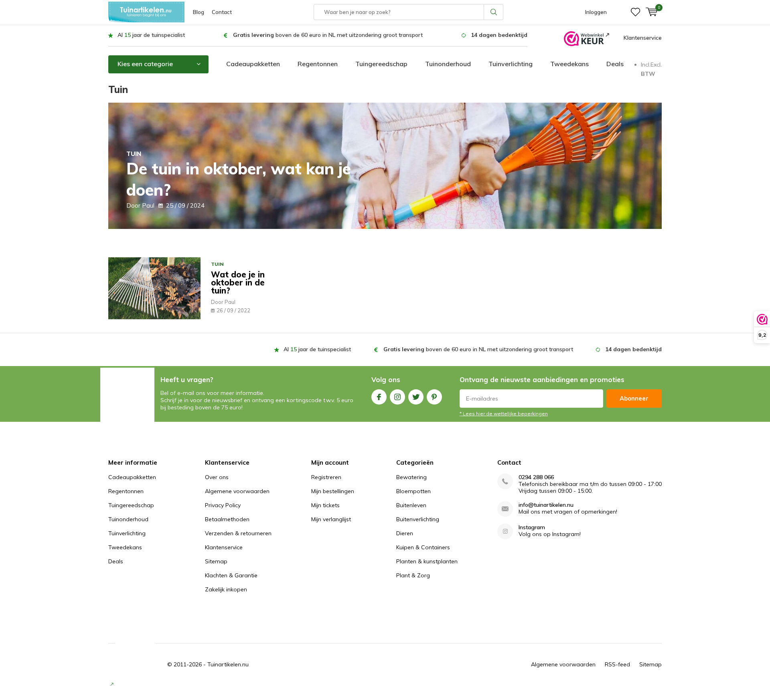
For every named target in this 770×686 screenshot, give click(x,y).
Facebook (379, 397)
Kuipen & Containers (423, 547)
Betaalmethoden (227, 519)
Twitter (416, 397)
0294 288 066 (536, 477)
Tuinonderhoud (448, 64)
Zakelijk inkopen (226, 589)
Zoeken (493, 12)
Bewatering (411, 477)
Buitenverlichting (417, 519)
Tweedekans (569, 64)
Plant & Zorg (413, 575)
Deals (615, 64)
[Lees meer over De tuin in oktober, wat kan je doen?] (385, 166)
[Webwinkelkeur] (586, 38)
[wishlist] (635, 12)
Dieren (404, 533)
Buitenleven (411, 505)
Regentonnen (318, 64)
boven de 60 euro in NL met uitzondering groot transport (328, 34)
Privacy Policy (223, 505)
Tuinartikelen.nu (228, 664)
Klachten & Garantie (231, 575)
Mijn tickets (325, 505)
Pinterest (434, 397)
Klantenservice (643, 37)
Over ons (217, 477)
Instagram (397, 397)
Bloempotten (413, 491)
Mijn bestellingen (332, 491)
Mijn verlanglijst (331, 519)
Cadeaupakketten (253, 64)
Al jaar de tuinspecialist (151, 34)
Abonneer (634, 398)
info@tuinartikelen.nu (546, 505)
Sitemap (216, 561)
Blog (198, 12)
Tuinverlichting (510, 64)
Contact (222, 12)
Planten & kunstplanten (427, 561)
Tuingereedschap (381, 64)
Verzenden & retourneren (238, 533)
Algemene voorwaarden (237, 491)
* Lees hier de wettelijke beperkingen (504, 414)
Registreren (326, 477)
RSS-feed (617, 664)
